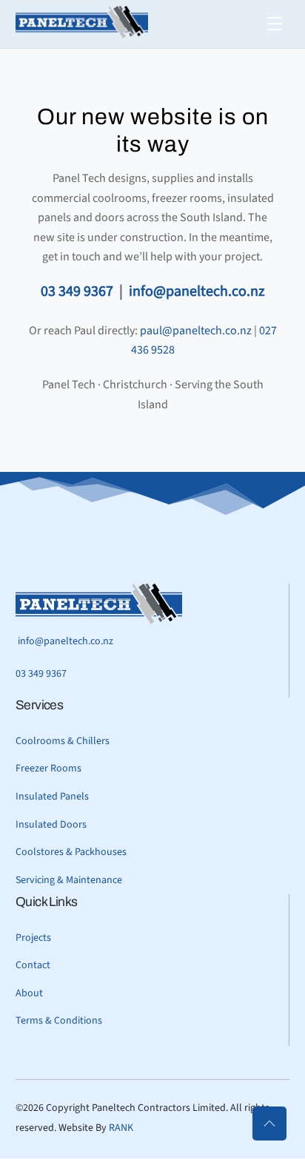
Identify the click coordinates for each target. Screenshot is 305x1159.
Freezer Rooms (48, 768)
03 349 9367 (77, 291)
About (29, 993)
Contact (33, 965)
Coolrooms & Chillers (63, 741)
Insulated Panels (52, 796)
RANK (121, 1128)
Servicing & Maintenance (69, 880)
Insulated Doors (51, 824)
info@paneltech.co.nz (197, 291)
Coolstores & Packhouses (71, 852)
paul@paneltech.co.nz (196, 330)
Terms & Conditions (59, 1020)
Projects (33, 937)
